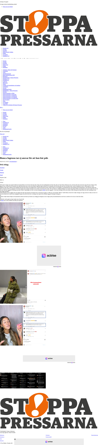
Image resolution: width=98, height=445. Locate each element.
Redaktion (18, 58)
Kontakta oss (7, 58)
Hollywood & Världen (8, 52)
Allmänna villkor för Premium (10, 69)
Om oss (23, 58)
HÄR (44, 190)
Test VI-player (6, 99)
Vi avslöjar (5, 54)
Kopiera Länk (3, 177)
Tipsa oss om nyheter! (8, 6)
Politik (4, 53)
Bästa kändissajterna (94, 435)
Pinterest (2, 172)
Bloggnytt (5, 76)
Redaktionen (2, 435)
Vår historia (5, 102)
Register (5, 92)
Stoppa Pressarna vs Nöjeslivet (10, 95)
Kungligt (5, 50)
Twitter (1, 170)
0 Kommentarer (13, 161)
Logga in (5, 81)
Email (1, 175)
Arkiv (27, 58)
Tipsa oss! (2, 134)
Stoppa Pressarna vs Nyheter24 (10, 97)
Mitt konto (5, 82)
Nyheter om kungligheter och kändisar (11, 85)
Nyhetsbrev (5, 86)
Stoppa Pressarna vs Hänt (8, 93)
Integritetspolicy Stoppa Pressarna (10, 77)
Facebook (2, 167)
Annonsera (13, 58)
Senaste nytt (5, 48)
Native (4, 84)
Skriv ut (2, 180)
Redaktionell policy (34, 58)
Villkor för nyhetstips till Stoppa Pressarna (12, 105)
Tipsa (1, 58)
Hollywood (5, 64)
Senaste (4, 61)
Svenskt (4, 49)
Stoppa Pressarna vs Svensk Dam (10, 98)
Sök (1, 107)
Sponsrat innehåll (48, 436)
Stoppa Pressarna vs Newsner (9, 94)
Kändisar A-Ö (6, 56)
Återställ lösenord (7, 73)
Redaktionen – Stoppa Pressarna (10, 90)
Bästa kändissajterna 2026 (9, 75)
